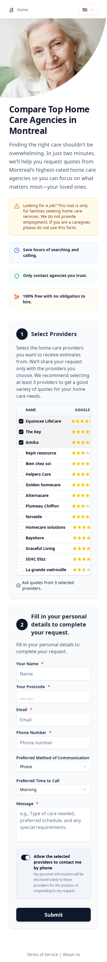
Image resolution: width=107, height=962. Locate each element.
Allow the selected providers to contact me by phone (57, 862)
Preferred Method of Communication (52, 758)
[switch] (25, 857)
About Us (71, 954)
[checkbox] (21, 421)
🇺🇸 (84, 9)
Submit (54, 914)
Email (24, 710)
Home (22, 9)
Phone (26, 766)
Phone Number (33, 733)
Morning (28, 789)
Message (27, 804)
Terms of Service (42, 954)
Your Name (29, 664)
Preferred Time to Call (37, 781)
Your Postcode (33, 687)
